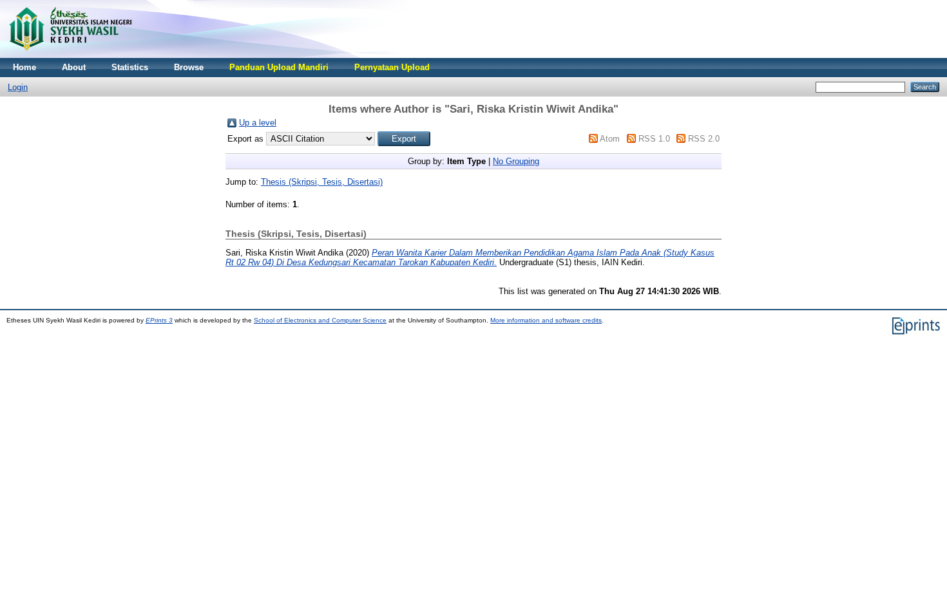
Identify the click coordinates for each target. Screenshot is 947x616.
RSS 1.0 (654, 139)
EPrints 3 (159, 320)
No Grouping (516, 161)
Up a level (257, 122)
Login (18, 87)
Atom (610, 139)
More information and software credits (546, 320)
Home (24, 67)
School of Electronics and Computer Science (320, 320)
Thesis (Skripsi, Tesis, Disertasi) (322, 182)
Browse (189, 67)
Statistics (129, 67)
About (74, 67)
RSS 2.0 (704, 139)
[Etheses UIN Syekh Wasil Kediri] (70, 55)
